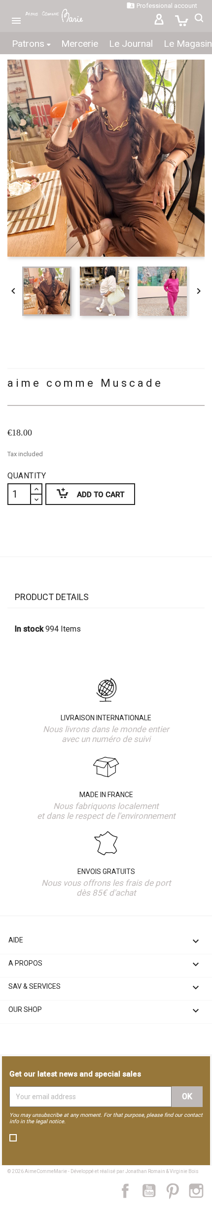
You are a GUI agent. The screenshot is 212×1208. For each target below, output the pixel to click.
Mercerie (79, 43)
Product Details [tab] (52, 597)
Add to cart (84, 493)
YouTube (153, 1191)
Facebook (130, 1191)
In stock (29, 629)
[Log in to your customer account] (159, 20)
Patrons (29, 43)
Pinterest (177, 1191)
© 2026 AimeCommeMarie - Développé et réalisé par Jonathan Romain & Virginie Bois (103, 1171)
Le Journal (131, 43)
